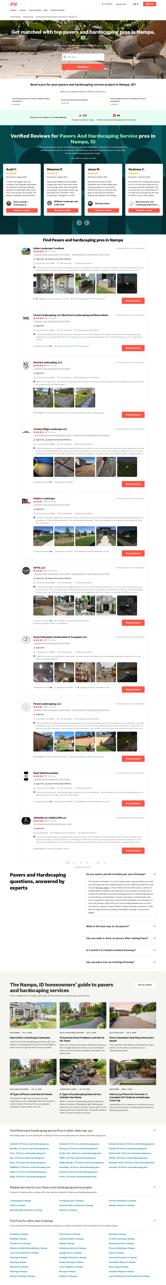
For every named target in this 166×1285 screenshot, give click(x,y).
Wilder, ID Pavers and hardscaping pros (77, 1158)
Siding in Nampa (66, 1243)
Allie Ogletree (116, 1033)
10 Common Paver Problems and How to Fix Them (82, 1039)
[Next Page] (104, 862)
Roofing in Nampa (18, 1238)
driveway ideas (102, 887)
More (46, 10)
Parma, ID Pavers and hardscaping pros (77, 1176)
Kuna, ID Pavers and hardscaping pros (28, 1153)
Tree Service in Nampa (20, 1243)
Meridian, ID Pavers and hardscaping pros (29, 1148)
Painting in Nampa (117, 1234)
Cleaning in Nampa (18, 1257)
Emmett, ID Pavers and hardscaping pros (78, 1172)
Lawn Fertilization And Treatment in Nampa (129, 1276)
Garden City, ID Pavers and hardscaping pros (80, 1153)
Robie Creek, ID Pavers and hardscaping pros (130, 1153)
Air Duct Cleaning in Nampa (122, 1238)
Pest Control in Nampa (69, 1234)
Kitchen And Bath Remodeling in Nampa (28, 1248)
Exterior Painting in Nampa (22, 1276)
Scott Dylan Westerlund (72, 1033)
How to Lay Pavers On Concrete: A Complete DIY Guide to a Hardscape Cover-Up (129, 1097)
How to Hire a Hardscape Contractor (30, 1037)
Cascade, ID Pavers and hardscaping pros (128, 1167)
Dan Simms (15, 1033)
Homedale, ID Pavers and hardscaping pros (79, 1167)
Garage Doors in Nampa (70, 1252)
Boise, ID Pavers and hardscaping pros (28, 1162)
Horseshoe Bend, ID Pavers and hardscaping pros (132, 1144)
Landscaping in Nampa (20, 1200)
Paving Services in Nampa (71, 1200)
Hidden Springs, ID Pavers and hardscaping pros (81, 1162)
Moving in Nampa (67, 1271)
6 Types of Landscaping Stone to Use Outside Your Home (80, 1096)
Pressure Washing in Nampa (122, 1248)
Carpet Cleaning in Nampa (71, 1262)
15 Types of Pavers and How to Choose (31, 1094)
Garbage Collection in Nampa (73, 1257)
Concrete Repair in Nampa (71, 1238)
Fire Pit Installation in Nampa (122, 1200)
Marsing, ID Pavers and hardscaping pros (78, 1148)
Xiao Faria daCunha (19, 1089)
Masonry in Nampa (68, 1210)
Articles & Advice (58, 10)
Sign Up (149, 3)
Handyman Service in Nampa (72, 1248)
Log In (136, 3)
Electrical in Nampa (19, 1266)
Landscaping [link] (15, 17)
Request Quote (133, 300)
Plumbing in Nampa (19, 1234)
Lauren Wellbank (68, 1089)
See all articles (145, 984)
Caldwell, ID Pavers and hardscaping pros (29, 1144)
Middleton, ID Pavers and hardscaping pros (30, 1167)
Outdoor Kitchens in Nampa (121, 1205)
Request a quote (22, 210)
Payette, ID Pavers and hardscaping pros (128, 1148)
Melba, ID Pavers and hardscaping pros (28, 1172)
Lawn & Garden (35, 10)
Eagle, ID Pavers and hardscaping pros (28, 1176)
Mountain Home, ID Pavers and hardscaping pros (132, 1162)
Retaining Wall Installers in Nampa (26, 1210)
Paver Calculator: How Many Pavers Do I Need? (131, 1039)
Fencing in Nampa (18, 1262)
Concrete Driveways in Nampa (123, 1257)
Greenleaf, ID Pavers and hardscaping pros (79, 1144)
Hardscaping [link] (28, 17)
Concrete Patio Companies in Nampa (76, 1205)
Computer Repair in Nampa (121, 1271)
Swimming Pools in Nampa (121, 1243)
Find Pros (83, 66)
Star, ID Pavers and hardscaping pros (27, 1158)
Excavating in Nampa (119, 1266)
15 (98, 863)
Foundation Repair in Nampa (122, 1262)
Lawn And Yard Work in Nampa (24, 1252)
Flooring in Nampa (18, 1271)
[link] (8, 203)
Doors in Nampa (116, 1252)
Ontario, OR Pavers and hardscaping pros (128, 1158)
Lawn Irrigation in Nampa (71, 1266)
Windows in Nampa (68, 1276)
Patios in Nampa (17, 1205)
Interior (13, 10)
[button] (43, 284)
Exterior (22, 10)
